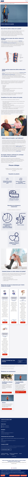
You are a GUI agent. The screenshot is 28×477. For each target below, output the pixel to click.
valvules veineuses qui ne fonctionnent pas (9, 42)
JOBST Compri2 (18, 151)
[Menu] (27, 1)
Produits (2, 431)
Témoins (20, 453)
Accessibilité (12, 454)
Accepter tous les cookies (24, 475)
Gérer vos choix (3, 475)
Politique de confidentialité (14, 453)
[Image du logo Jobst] (2, 1)
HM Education (3, 441)
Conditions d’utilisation (4, 453)
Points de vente (3, 421)
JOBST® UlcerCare (19, 146)
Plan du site (3, 454)
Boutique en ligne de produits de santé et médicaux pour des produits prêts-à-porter (13, 439)
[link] (5, 306)
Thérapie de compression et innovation (7, 432)
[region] (14, 473)
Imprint (8, 454)
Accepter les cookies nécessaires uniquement (15, 475)
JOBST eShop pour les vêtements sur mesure (8, 440)
